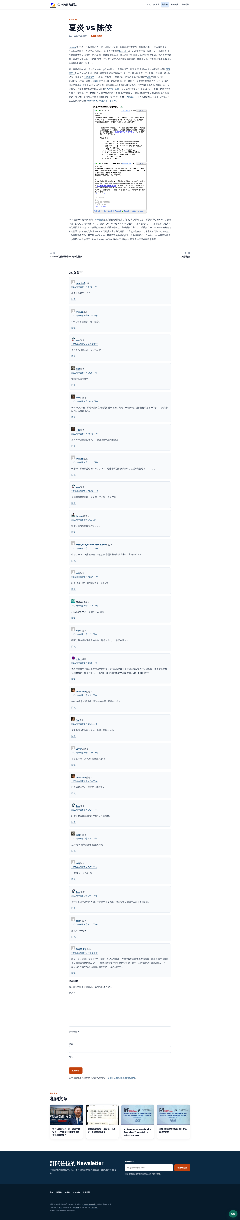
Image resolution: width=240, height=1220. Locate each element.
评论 (72, 993)
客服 (233, 1213)
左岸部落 (99, 219)
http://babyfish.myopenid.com (91, 544)
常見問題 (185, 4)
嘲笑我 (97, 81)
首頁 (148, 4)
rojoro (79, 659)
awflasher (81, 691)
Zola (78, 340)
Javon (79, 749)
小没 (78, 630)
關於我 (156, 4)
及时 (149, 77)
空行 (78, 920)
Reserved (94, 1207)
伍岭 (78, 369)
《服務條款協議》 (90, 1204)
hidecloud (92, 100)
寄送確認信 (182, 1167)
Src (78, 720)
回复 (73, 299)
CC (60, 1207)
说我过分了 (89, 77)
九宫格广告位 (112, 89)
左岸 (78, 573)
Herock (72, 47)
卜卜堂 (113, 100)
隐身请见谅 (81, 949)
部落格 (165, 4)
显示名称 (74, 1032)
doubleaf (80, 283)
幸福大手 (103, 100)
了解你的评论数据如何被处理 (121, 1077)
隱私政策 (156, 1174)
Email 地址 (129, 1161)
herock (79, 516)
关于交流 (186, 255)
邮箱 (72, 1044)
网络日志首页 (133, 97)
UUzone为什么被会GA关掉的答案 (66, 255)
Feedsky (123, 51)
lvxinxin (80, 312)
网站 (71, 1057)
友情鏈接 (174, 4)
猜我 (82, 85)
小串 (78, 398)
